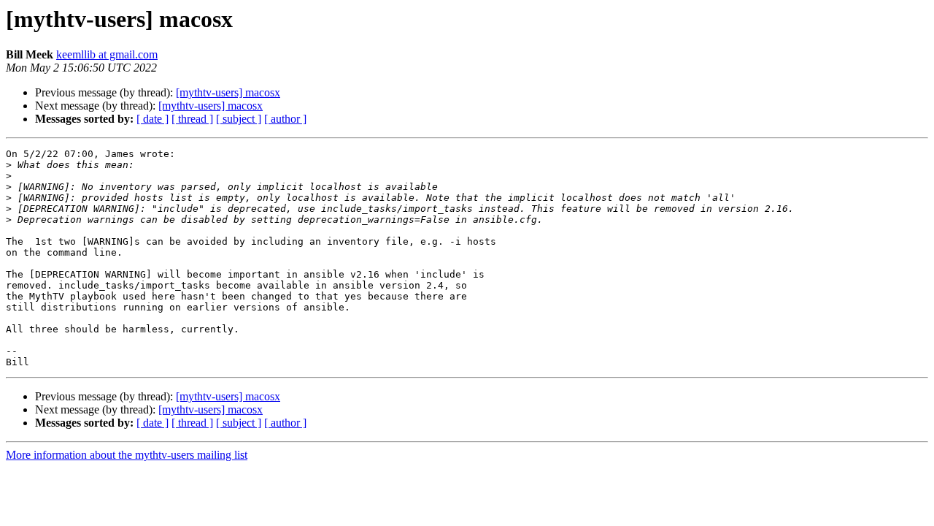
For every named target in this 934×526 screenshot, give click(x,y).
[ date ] (152, 119)
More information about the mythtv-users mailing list (126, 455)
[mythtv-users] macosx (228, 92)
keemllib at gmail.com (107, 54)
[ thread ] (192, 119)
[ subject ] (238, 119)
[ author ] (285, 119)
